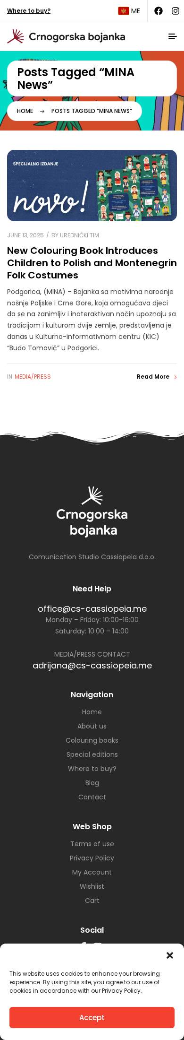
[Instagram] (175, 10)
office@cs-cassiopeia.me (92, 609)
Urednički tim (79, 235)
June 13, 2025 (25, 235)
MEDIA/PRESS (33, 377)
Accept (92, 1018)
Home (25, 111)
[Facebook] (158, 10)
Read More (153, 377)
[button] (170, 955)
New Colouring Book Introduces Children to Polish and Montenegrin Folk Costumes (92, 262)
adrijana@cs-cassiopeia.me (92, 665)
